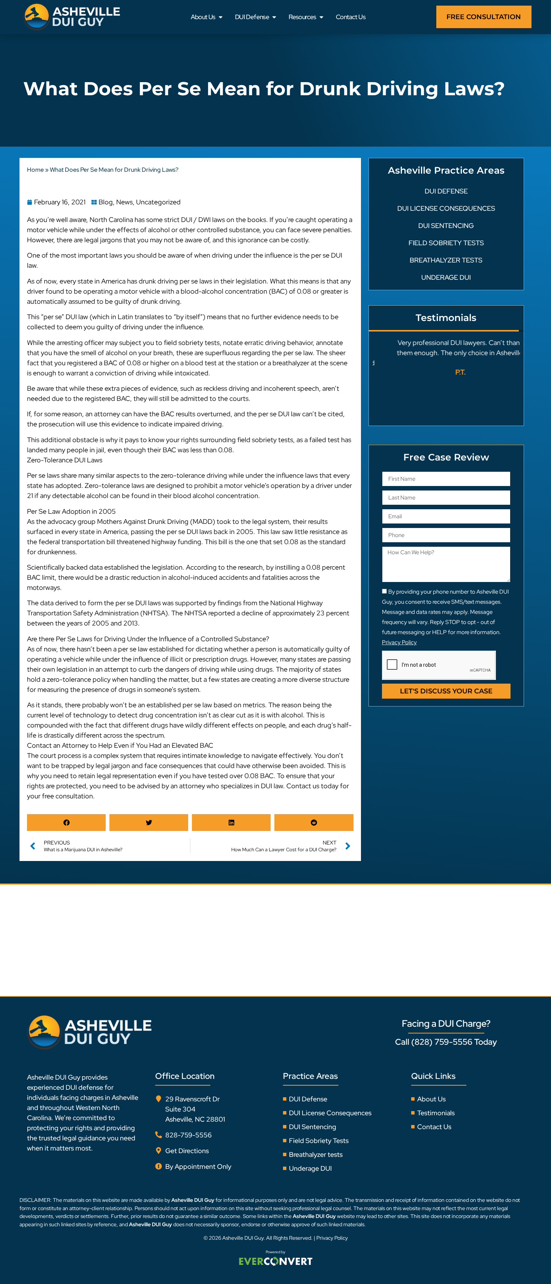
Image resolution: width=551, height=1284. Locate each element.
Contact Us (350, 17)
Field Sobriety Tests (446, 242)
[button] (66, 822)
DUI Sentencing (446, 225)
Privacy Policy (332, 1237)
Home (35, 170)
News (124, 202)
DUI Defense (252, 17)
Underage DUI (446, 277)
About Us (203, 17)
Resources (302, 17)
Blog (106, 202)
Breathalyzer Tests (446, 260)
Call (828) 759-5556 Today (446, 1041)
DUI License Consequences (446, 208)
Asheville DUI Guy (243, 1237)
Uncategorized (158, 202)
